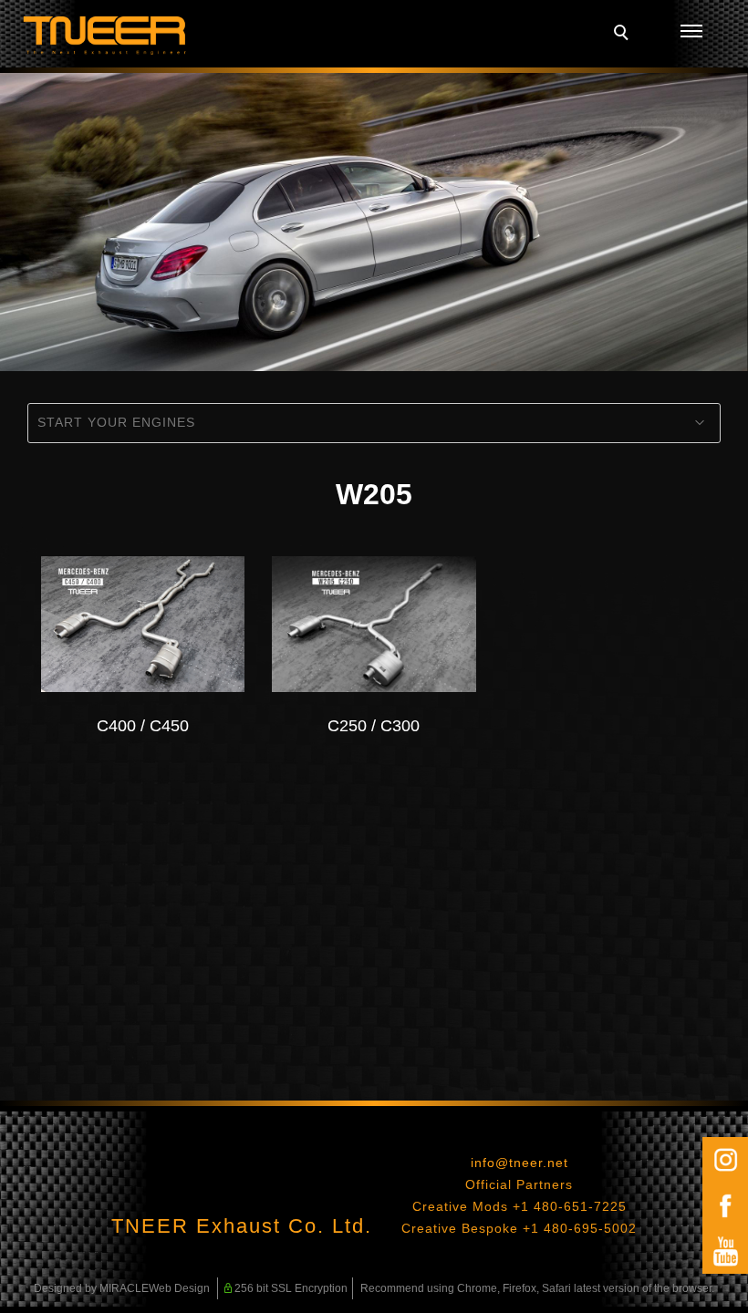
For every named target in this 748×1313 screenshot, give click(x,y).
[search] (624, 35)
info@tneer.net (519, 1162)
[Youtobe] (725, 1251)
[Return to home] (105, 35)
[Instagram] (725, 1160)
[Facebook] (725, 1205)
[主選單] (691, 32)
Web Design (179, 1288)
